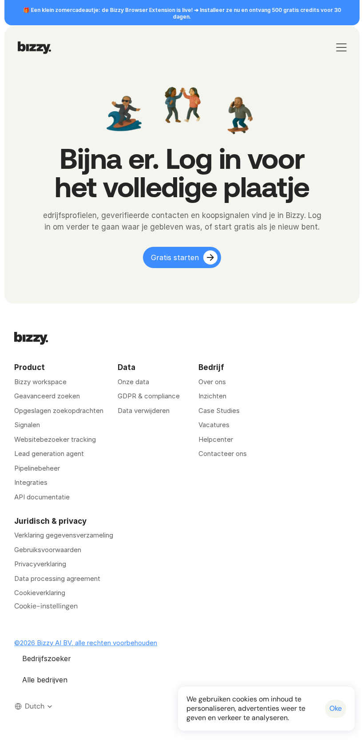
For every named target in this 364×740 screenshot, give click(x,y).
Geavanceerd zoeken (47, 396)
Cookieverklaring (39, 592)
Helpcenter (215, 439)
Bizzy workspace (40, 382)
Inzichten (212, 396)
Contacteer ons (222, 453)
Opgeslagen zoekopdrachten (58, 410)
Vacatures (213, 425)
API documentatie (42, 497)
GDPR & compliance (149, 396)
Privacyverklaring (40, 564)
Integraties (30, 482)
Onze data (133, 382)
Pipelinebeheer (37, 468)
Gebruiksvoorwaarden (47, 549)
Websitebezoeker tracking (55, 439)
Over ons (212, 382)
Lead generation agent (49, 453)
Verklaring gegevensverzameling (63, 535)
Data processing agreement (57, 578)
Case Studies (219, 410)
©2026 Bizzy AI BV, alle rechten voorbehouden (85, 643)
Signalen (27, 425)
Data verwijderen (144, 410)
